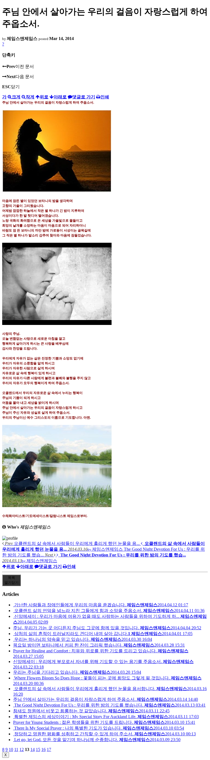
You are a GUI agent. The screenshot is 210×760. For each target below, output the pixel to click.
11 (16, 749)
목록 (11, 580)
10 (11, 749)
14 (32, 749)
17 (49, 749)
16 (43, 749)
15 (38, 749)
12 (21, 749)
